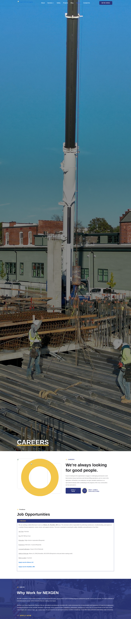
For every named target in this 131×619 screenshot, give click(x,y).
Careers (78, 3)
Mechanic (23, 520)
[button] (65, 521)
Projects (65, 3)
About (43, 3)
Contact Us (86, 3)
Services (49, 3)
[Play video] (84, 490)
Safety (58, 3)
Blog (72, 3)
